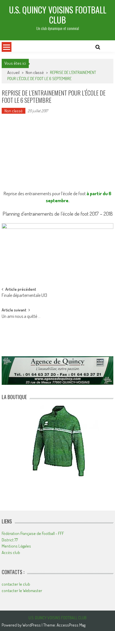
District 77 (10, 539)
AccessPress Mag (71, 625)
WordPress (32, 625)
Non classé (35, 72)
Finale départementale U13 (24, 296)
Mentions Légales (16, 546)
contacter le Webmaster (22, 590)
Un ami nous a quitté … (21, 317)
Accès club (11, 552)
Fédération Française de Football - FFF (33, 533)
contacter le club (16, 584)
